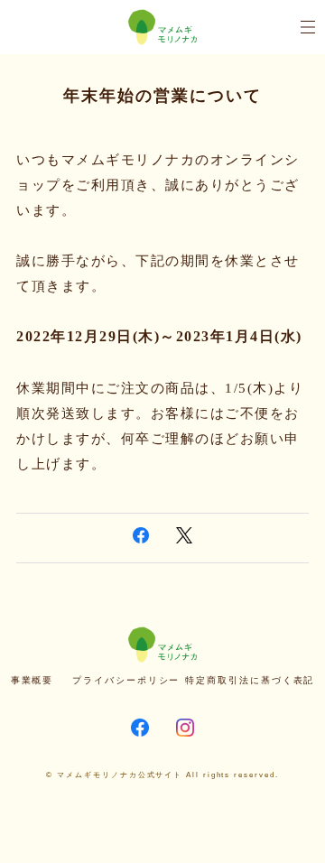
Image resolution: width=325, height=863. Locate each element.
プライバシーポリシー (126, 680)
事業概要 (32, 680)
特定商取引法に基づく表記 (249, 680)
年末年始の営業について (162, 96)
